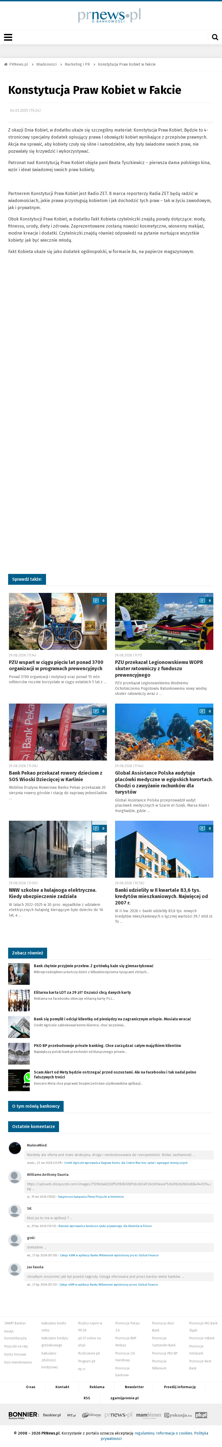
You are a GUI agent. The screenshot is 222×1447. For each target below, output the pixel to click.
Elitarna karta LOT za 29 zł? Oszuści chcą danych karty (82, 992)
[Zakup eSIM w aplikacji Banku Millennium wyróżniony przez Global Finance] (15, 1239)
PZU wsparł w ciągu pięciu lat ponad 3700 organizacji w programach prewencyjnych (56, 665)
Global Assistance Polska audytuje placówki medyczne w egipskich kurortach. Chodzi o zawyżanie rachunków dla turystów (164, 782)
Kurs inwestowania (18, 1362)
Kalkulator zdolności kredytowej (49, 1360)
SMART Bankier (15, 1323)
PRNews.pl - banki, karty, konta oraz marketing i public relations (119, 1414)
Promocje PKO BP (164, 1353)
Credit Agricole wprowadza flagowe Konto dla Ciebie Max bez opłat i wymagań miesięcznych (126, 1163)
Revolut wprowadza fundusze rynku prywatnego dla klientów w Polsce (105, 1226)
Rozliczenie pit (89, 1353)
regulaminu (144, 1433)
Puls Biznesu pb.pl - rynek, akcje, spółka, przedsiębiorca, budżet (201, 1414)
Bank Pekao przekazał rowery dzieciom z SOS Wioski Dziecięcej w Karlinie (55, 776)
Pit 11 (81, 1369)
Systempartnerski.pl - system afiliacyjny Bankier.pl (92, 1414)
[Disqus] (111, 348)
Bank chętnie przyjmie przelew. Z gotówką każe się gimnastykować (94, 966)
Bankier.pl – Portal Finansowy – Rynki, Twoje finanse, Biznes (52, 1414)
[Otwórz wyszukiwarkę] (215, 37)
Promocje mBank (202, 1338)
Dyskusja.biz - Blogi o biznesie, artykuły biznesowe (178, 1414)
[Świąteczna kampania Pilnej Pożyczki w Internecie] (15, 1176)
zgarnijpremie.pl (124, 1398)
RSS (87, 1398)
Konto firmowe (15, 1354)
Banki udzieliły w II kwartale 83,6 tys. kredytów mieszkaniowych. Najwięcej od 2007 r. (161, 896)
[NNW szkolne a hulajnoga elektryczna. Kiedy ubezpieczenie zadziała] (58, 849)
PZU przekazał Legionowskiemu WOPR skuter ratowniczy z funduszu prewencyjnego (159, 668)
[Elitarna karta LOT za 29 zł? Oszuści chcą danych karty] (19, 1000)
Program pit (86, 1361)
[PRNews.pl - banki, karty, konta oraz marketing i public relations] (107, 15)
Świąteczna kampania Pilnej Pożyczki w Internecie (91, 1197)
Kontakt (62, 1387)
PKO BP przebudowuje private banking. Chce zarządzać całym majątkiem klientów (107, 1045)
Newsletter (134, 1387)
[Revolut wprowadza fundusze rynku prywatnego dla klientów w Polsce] (15, 1210)
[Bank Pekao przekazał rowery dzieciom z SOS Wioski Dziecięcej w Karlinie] (58, 732)
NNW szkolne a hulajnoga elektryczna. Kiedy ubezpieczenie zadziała (53, 893)
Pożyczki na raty (16, 1346)
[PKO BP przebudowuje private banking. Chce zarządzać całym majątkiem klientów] (19, 1053)
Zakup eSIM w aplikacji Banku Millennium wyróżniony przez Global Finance (109, 1255)
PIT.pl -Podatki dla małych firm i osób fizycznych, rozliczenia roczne (71, 1414)
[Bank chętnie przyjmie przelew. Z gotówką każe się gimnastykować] (19, 973)
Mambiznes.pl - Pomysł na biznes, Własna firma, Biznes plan (148, 1414)
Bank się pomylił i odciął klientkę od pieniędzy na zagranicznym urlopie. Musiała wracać (112, 1019)
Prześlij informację (180, 1387)
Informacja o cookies (174, 1433)
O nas (30, 1387)
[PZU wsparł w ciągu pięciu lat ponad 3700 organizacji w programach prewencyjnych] (58, 621)
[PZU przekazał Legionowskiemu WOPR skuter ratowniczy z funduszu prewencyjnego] (164, 621)
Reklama (97, 1387)
